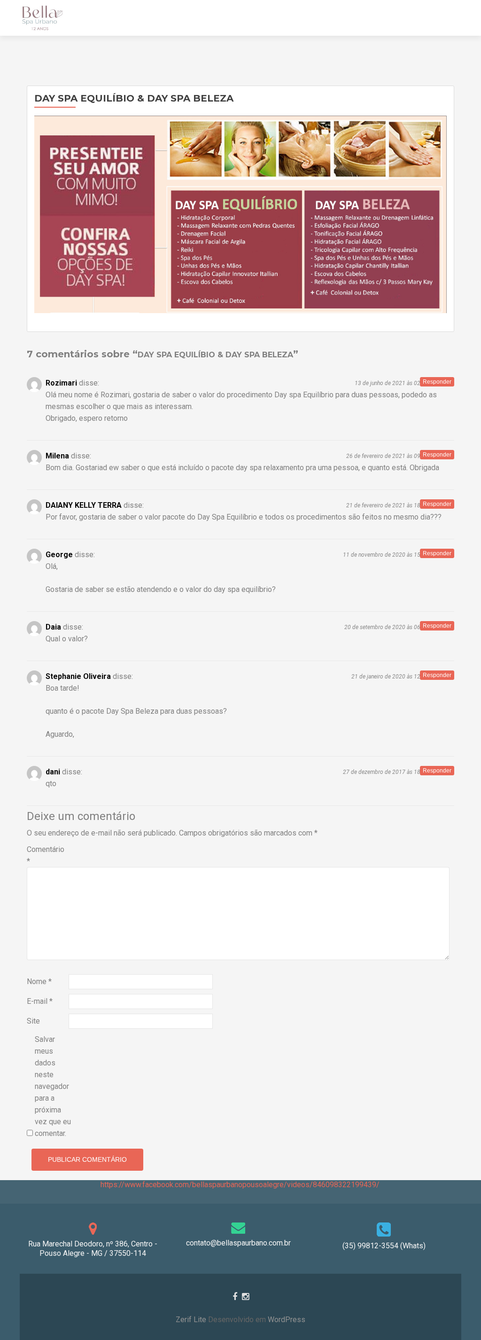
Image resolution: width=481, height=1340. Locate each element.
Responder (437, 381)
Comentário (45, 855)
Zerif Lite (192, 1319)
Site (33, 1021)
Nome (39, 981)
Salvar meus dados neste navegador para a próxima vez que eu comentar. (53, 1086)
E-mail (40, 1001)
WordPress (285, 1319)
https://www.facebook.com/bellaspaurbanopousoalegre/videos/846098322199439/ (240, 1184)
